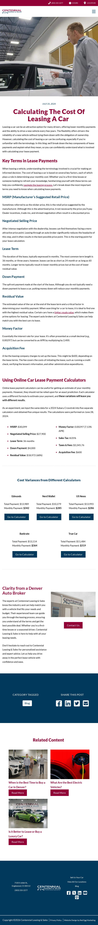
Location (91, 3)
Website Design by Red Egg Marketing (79, 920)
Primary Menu (94, 11)
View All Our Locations (76, 882)
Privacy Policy (56, 920)
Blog (27, 703)
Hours (75, 3)
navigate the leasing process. (38, 184)
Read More (18, 792)
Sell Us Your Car (76, 877)
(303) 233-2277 (57, 3)
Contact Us (73, 625)
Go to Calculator (16, 516)
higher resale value (64, 312)
